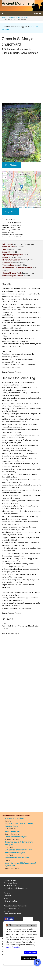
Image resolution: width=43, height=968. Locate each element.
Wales (6, 898)
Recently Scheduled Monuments (16, 888)
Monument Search (11, 883)
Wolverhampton (23, 18)
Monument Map (10, 880)
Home (4, 18)
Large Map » (10, 211)
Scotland (7, 896)
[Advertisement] (21, 79)
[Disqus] (21, 715)
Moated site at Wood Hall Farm (17, 858)
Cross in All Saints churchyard (15, 837)
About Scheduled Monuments (15, 906)
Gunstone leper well (12, 831)
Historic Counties (10, 901)
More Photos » (11, 165)
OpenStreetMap (29, 207)
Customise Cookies (29, 958)
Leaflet (20, 207)
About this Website (11, 908)
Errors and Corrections (12, 914)
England (12, 18)
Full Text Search (10, 885)
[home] (16, 13)
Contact (7, 911)
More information (13, 947)
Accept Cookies (30, 952)
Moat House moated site (14, 818)
